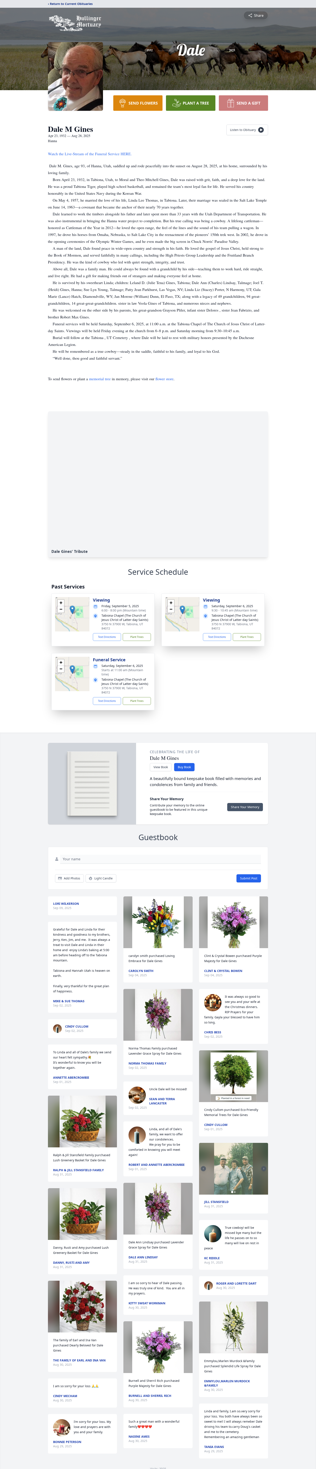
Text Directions (107, 637)
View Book (160, 767)
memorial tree (100, 378)
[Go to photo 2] (235, 1192)
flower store (164, 378)
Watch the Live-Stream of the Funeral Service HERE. (90, 153)
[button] (72, 609)
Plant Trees (137, 637)
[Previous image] (203, 1168)
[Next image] (263, 1168)
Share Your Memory (245, 807)
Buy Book (184, 767)
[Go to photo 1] (232, 1192)
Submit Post (248, 878)
